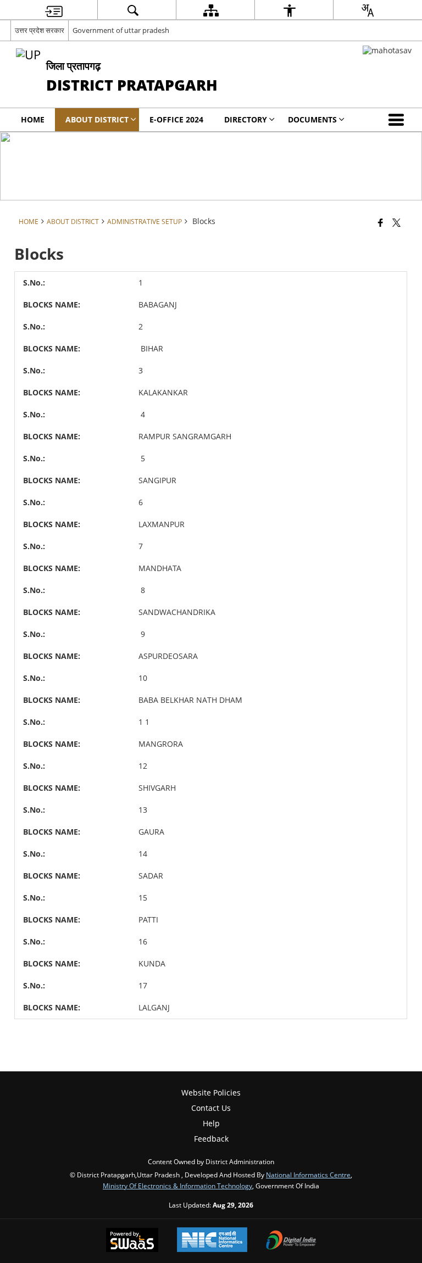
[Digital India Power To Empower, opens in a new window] (291, 1241)
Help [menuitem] (211, 1123)
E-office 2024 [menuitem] (176, 119)
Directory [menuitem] (245, 119)
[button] (398, 119)
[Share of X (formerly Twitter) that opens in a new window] (396, 222)
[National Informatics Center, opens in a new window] (212, 1240)
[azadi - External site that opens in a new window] (387, 50)
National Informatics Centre (308, 1174)
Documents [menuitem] (312, 119)
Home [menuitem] (33, 119)
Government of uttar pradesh (121, 30)
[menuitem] (54, 10)
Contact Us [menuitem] (211, 1108)
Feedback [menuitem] (211, 1138)
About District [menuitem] (97, 119)
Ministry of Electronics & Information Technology (177, 1185)
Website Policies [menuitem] (211, 1092)
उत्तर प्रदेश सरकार (39, 30)
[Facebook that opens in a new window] (380, 222)
